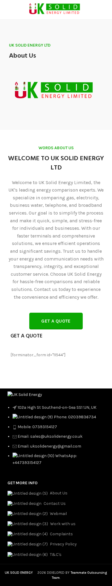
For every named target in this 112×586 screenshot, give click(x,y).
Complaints (61, 533)
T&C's (56, 554)
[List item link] (56, 438)
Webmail (58, 513)
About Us (58, 493)
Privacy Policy (63, 544)
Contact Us (55, 503)
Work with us (63, 523)
